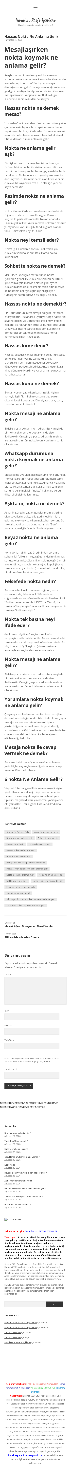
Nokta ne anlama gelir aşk (51, 874)
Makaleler (19, 824)
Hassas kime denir (15, 844)
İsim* (6, 1011)
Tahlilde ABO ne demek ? (16, 1141)
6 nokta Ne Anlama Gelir (17, 832)
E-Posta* (8, 1025)
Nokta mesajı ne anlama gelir (20, 874)
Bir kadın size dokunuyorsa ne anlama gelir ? (25, 1188)
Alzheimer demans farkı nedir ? (18, 1180)
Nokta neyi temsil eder (16, 881)
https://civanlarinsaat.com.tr (17, 1107)
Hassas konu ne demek (40, 844)
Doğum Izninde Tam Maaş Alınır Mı (20, 1322)
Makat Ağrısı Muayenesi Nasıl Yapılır (28, 926)
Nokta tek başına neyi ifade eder (48, 881)
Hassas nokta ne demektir (18, 856)
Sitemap (40, 1107)
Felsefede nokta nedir (48, 838)
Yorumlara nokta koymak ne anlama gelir (25, 905)
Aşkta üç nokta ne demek (46, 832)
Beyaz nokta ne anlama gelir (19, 838)
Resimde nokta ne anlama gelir (20, 887)
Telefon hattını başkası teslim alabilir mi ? (23, 1196)
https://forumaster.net (14, 1103)
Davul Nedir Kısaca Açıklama (17, 1342)
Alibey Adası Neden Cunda (21, 937)
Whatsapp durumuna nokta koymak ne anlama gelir (30, 899)
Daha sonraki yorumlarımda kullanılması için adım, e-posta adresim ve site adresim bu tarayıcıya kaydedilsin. (31, 1060)
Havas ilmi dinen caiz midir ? (17, 1204)
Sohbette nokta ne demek (18, 893)
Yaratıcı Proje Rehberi (35, 20)
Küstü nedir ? (10, 1164)
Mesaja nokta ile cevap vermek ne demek (25, 862)
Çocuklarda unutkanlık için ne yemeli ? (21, 1157)
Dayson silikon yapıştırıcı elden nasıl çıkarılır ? (25, 1172)
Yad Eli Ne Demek (12, 1332)
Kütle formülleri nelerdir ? (16, 1149)
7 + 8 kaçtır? (10, 1069)
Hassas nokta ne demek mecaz (20, 850)
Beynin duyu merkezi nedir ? (17, 1133)
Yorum (7, 974)
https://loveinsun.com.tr (43, 1103)
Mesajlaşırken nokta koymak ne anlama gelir (27, 868)
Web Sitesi (9, 1040)
